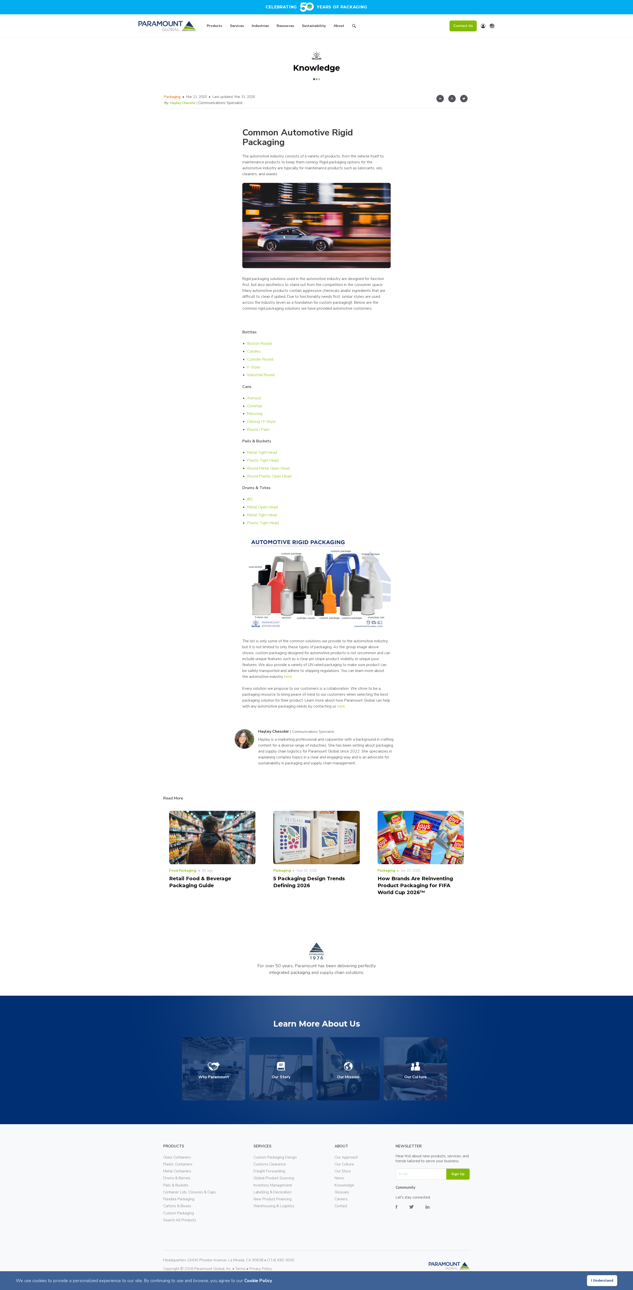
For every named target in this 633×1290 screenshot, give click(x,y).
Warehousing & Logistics (273, 1206)
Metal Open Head (262, 507)
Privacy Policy (260, 1268)
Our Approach (346, 1157)
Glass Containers (177, 1157)
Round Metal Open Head (268, 468)
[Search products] (354, 26)
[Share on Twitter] (464, 99)
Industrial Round (260, 375)
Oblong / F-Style (261, 421)
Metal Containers (177, 1171)
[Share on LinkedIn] (440, 99)
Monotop (255, 413)
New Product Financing (272, 1199)
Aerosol (254, 398)
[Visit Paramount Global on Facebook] (402, 1210)
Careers (341, 1199)
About (339, 25)
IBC (250, 499)
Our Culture (344, 1164)
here (288, 676)
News (339, 1178)
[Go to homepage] (167, 26)
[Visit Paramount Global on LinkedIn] (433, 1210)
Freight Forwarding (269, 1171)
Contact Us (463, 25)
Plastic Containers (177, 1164)
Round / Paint (258, 429)
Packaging (172, 96)
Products (214, 25)
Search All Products (179, 1220)
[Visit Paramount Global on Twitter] (417, 1210)
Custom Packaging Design (275, 1157)
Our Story (343, 1171)
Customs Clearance (269, 1164)
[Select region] (492, 25)
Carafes (254, 351)
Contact (341, 1206)
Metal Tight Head (262, 452)
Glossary (342, 1192)
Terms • (242, 1268)
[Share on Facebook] (452, 99)
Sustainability (314, 25)
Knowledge (344, 1185)
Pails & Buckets (175, 1185)
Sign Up (458, 1174)
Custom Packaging (178, 1213)
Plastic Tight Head (263, 460)
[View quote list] (483, 25)
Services (237, 25)
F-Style (253, 367)
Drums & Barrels (176, 1178)
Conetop (254, 406)
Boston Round (259, 343)
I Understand (602, 1280)
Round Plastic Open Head (269, 476)
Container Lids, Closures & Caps (189, 1192)
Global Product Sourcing (273, 1178)
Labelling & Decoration (272, 1192)
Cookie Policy (258, 1281)
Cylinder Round (260, 359)
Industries (260, 25)
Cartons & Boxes (177, 1206)
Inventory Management (272, 1185)
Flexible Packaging (178, 1199)
